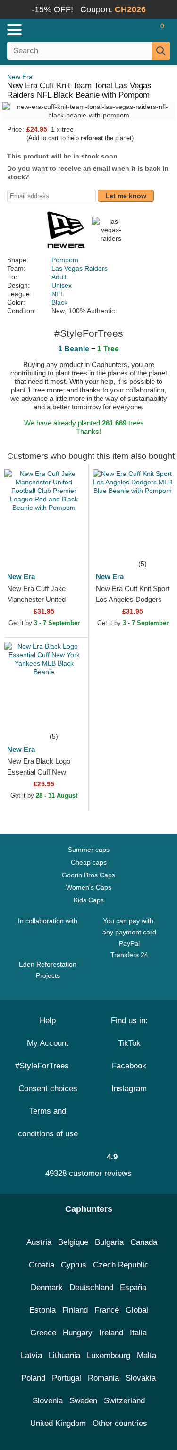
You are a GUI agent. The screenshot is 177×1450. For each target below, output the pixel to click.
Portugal (66, 1378)
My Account (47, 1043)
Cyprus (73, 1264)
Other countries (120, 1423)
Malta (146, 1355)
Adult (59, 277)
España (133, 1287)
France (106, 1310)
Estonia (42, 1310)
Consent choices (47, 1088)
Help (48, 1020)
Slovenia (48, 1400)
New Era (20, 77)
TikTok (129, 1043)
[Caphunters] (51, 29)
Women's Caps (88, 887)
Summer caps (89, 849)
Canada (143, 1242)
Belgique (73, 1242)
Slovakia (141, 1378)
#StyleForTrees (44, 1065)
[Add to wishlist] (67, 544)
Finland (75, 1310)
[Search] (161, 51)
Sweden (83, 1400)
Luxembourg (108, 1355)
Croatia (41, 1264)
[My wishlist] (142, 29)
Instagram (129, 1088)
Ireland (111, 1332)
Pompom (64, 260)
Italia (138, 1332)
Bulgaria (109, 1242)
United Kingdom (58, 1423)
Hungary (78, 1332)
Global (137, 1310)
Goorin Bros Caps (88, 875)
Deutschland (91, 1287)
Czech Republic (121, 1264)
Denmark (47, 1287)
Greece (43, 1332)
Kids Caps (89, 900)
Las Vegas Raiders (79, 268)
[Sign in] (125, 29)
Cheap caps (89, 862)
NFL (57, 294)
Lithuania (64, 1355)
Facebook (129, 1065)
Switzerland (124, 1400)
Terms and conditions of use (48, 1122)
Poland (33, 1378)
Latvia (31, 1355)
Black (59, 302)
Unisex (61, 285)
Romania (103, 1378)
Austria (38, 1242)
